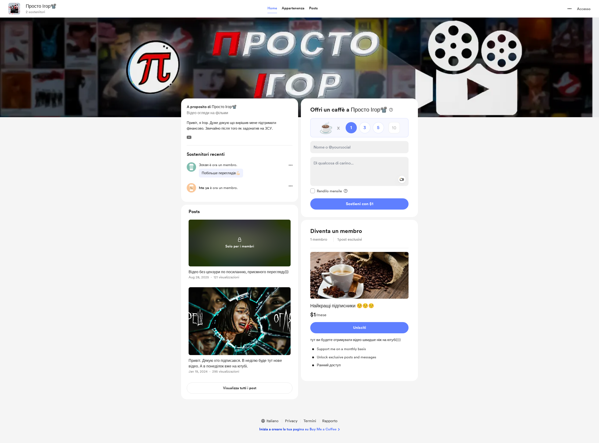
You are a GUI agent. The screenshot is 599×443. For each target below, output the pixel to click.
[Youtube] (189, 137)
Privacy (291, 421)
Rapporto (329, 421)
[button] (272, 8)
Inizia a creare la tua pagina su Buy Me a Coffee (297, 429)
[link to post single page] (239, 250)
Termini (309, 421)
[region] (359, 157)
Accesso (584, 9)
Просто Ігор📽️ (41, 6)
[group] (359, 310)
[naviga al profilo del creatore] (14, 9)
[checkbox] (326, 191)
